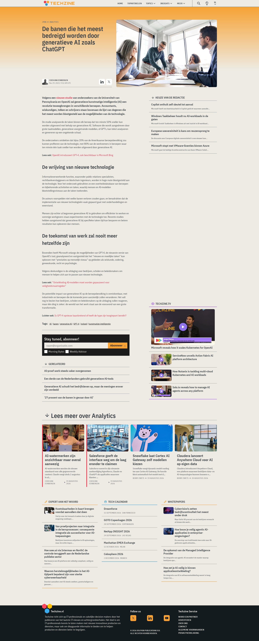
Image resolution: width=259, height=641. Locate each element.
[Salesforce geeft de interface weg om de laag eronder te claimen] (107, 438)
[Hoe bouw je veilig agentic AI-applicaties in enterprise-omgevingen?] (168, 536)
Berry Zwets (138, 478)
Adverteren (184, 620)
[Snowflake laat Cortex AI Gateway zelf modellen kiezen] (152, 438)
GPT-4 (76, 323)
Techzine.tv (163, 303)
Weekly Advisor (78, 351)
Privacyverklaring (188, 633)
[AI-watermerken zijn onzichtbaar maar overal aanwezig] (63, 438)
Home (120, 3)
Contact (182, 626)
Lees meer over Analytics (83, 415)
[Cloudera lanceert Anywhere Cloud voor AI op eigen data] (196, 438)
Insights (165, 3)
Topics (149, 3)
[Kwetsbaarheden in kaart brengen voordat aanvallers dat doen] (49, 513)
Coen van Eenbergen (50, 482)
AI (51, 323)
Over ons (183, 623)
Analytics (54, 22)
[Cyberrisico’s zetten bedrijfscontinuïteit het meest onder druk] (168, 515)
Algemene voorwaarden (191, 629)
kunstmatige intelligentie (100, 323)
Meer (180, 3)
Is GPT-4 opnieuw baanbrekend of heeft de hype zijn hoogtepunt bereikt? (90, 315)
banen (56, 323)
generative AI (66, 323)
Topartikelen (134, 3)
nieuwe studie (64, 97)
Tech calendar (117, 501)
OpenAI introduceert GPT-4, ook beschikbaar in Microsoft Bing (82, 155)
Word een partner (188, 616)
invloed (84, 323)
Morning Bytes (56, 351)
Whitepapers (176, 501)
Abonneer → (118, 345)
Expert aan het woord (63, 501)
